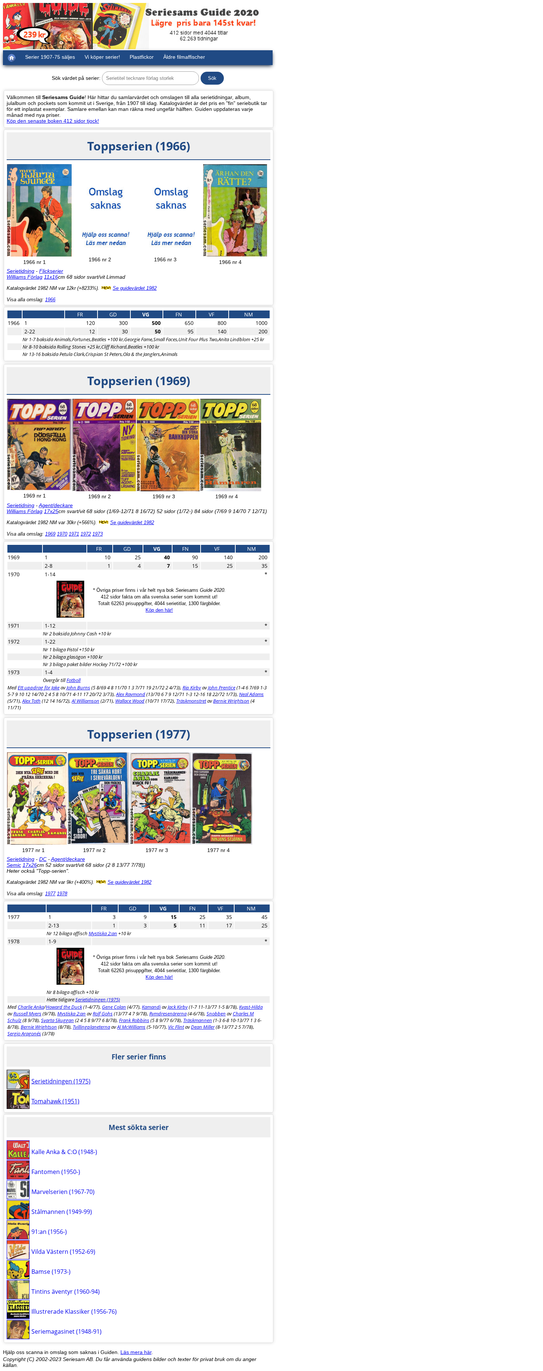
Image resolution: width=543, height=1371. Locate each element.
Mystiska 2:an (103, 933)
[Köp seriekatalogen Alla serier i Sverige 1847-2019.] (70, 615)
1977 (50, 893)
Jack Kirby (178, 1007)
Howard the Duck (64, 1007)
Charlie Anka (31, 1007)
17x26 (30, 865)
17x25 (51, 511)
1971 (74, 534)
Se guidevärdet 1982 (135, 288)
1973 (97, 534)
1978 (62, 893)
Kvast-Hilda (251, 1007)
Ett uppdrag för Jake (38, 687)
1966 (50, 299)
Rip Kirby (191, 687)
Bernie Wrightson (231, 701)
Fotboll (73, 680)
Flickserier (51, 271)
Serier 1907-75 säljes (50, 57)
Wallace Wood (129, 701)
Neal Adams (251, 694)
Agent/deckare (56, 505)
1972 (86, 534)
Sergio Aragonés (24, 1033)
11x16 (51, 277)
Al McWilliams (131, 1027)
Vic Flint (176, 1027)
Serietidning (20, 271)
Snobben (216, 1013)
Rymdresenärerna (168, 1013)
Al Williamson (85, 701)
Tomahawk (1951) (55, 1101)
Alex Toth (31, 701)
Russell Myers (27, 1013)
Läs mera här (135, 1352)
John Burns (78, 687)
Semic (14, 865)
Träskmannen (197, 1020)
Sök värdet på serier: (76, 78)
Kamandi (151, 1007)
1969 (50, 534)
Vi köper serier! (102, 57)
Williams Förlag (24, 277)
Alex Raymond (130, 694)
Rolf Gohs (103, 1013)
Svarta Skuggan (57, 1020)
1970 (62, 534)
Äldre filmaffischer (184, 57)
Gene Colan (114, 1007)
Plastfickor (142, 57)
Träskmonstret (191, 701)
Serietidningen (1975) (97, 999)
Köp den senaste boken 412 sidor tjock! (53, 121)
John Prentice (221, 687)
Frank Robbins (134, 1020)
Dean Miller (203, 1027)
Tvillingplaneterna (91, 1027)
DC (43, 859)
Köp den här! (159, 610)
